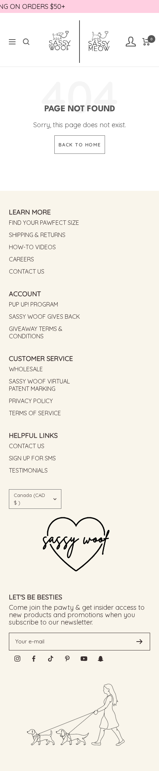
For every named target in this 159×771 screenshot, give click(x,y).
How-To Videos (32, 247)
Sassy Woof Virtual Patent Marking (39, 385)
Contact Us (26, 271)
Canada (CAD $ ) (29, 498)
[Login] (130, 41)
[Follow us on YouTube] (83, 658)
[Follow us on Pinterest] (67, 658)
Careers (21, 259)
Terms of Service (35, 413)
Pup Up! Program (33, 304)
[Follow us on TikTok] (50, 658)
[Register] (139, 641)
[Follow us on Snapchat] (100, 658)
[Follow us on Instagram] (17, 658)
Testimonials (28, 470)
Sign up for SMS (32, 458)
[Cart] (146, 41)
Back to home (79, 145)
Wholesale (26, 369)
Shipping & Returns (37, 235)
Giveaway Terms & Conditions (35, 332)
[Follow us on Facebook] (34, 658)
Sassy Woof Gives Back (44, 316)
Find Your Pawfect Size (44, 222)
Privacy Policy (31, 401)
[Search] (26, 41)
